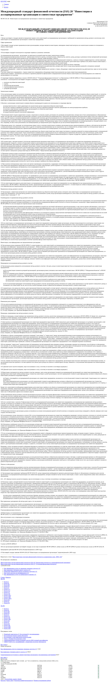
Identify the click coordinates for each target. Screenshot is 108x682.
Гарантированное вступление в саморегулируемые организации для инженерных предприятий (28, 654)
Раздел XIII (7, 627)
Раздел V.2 (7, 591)
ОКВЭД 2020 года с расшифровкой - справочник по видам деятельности (25, 641)
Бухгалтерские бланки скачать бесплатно (16, 635)
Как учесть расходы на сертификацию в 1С (16, 573)
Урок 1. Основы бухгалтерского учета (15, 638)
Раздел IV (7, 586)
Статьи (3, 577)
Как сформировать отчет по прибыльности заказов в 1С (20, 574)
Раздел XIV (7, 628)
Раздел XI (7, 603)
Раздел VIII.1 (7, 598)
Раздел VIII (7, 597)
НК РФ (3, 579)
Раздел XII (7, 625)
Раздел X (6, 601)
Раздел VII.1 (7, 595)
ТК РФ (3, 606)
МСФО (6, 7)
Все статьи (4, 644)
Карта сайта (10, 680)
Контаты (3, 680)
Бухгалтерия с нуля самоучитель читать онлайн (17, 637)
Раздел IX (7, 600)
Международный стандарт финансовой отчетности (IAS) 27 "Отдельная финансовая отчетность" (29, 564)
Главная (6, 4)
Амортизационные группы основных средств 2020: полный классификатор (26, 640)
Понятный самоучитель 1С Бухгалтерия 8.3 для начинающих (21, 634)
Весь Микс (4, 657)
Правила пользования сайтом (42, 680)
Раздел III (6, 585)
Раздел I (6, 582)
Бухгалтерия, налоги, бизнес (13, 679)
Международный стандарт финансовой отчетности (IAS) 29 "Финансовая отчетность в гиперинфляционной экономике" (36, 562)
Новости (8, 577)
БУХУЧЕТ (4, 1)
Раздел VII (7, 594)
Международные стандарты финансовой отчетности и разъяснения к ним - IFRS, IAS (37, 557)
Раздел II (6, 583)
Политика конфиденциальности (23, 680)
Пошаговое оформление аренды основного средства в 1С (20, 571)
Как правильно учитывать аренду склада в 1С (17, 570)
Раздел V (6, 588)
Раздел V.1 (7, 589)
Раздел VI (7, 592)
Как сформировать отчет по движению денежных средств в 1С (22, 568)
